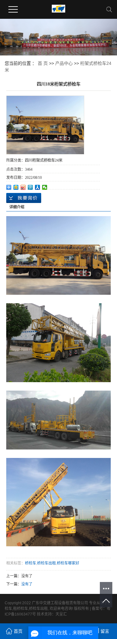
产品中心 (64, 63)
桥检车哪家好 (68, 563)
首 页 (43, 63)
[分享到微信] (44, 187)
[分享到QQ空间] (16, 187)
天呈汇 (61, 614)
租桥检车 (20, 608)
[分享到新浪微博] (23, 187)
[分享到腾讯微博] (30, 187)
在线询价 (23, 198)
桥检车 (30, 563)
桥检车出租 (46, 563)
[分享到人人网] (37, 187)
